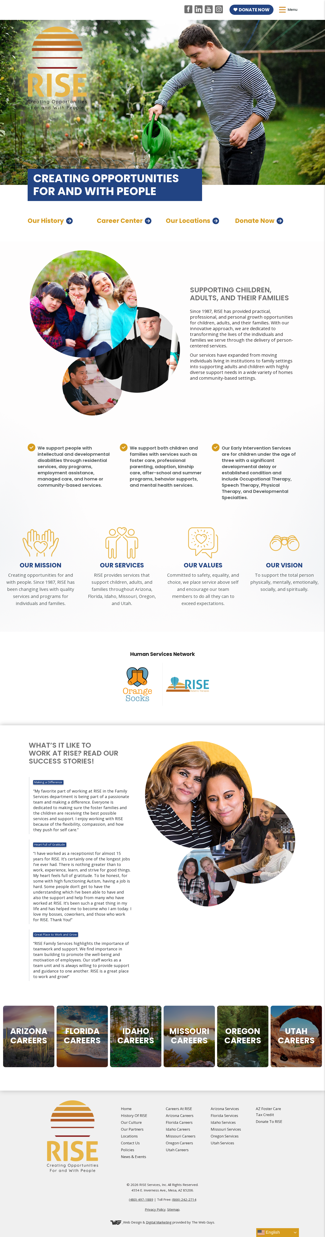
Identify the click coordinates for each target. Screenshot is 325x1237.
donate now (254, 221)
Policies (127, 1149)
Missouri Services (226, 1129)
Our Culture (131, 1122)
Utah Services (222, 1142)
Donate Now (254, 10)
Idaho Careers (178, 1129)
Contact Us (130, 1142)
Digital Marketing (159, 1222)
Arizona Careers (179, 1115)
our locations (188, 221)
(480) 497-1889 (141, 1199)
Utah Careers (177, 1149)
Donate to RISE (269, 1121)
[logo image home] (57, 68)
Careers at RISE (179, 1108)
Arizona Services (225, 1108)
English (272, 1232)
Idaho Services (223, 1122)
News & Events (133, 1156)
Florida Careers (179, 1122)
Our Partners (132, 1129)
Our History (46, 221)
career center (120, 221)
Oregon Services (225, 1136)
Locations (129, 1136)
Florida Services (224, 1115)
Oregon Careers (179, 1142)
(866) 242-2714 (184, 1199)
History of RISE (134, 1115)
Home (126, 1108)
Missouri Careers (180, 1136)
